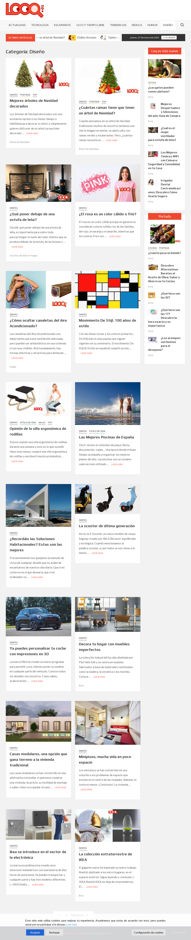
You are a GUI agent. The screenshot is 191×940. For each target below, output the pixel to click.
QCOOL (152, 82)
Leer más (32, 133)
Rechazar (54, 932)
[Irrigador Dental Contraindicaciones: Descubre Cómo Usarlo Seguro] (153, 182)
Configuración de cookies (148, 932)
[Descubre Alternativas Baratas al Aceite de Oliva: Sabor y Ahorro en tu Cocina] (153, 267)
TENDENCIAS (118, 25)
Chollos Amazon (63, 37)
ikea (81, 685)
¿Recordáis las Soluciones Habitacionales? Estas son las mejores (36, 544)
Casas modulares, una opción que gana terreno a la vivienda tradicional (38, 759)
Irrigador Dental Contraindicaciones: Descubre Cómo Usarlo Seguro (164, 188)
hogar (34, 255)
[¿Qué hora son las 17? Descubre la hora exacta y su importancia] (153, 311)
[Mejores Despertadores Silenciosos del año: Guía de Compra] (153, 105)
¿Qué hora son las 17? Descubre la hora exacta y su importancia (164, 317)
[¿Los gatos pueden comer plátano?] (164, 68)
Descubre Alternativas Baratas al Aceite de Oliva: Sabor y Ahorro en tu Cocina (164, 273)
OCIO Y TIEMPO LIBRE (90, 25)
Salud (41, 422)
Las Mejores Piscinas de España (106, 437)
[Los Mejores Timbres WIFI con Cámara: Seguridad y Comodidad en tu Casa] (153, 153)
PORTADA (25, 94)
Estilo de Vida (28, 422)
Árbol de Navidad (19, 142)
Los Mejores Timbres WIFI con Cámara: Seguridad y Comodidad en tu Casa (164, 160)
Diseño (14, 94)
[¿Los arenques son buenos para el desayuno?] (153, 339)
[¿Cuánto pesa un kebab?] (164, 233)
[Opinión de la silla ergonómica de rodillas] (81, 37)
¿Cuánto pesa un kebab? (164, 253)
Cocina (152, 247)
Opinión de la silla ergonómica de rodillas (109, 37)
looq (150, 96)
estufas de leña (19, 255)
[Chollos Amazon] (49, 37)
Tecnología (40, 25)
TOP (35, 94)
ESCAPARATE (62, 25)
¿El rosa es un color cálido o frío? (107, 214)
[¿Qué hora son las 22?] (153, 295)
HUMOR (152, 25)
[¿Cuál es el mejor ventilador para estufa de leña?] (153, 129)
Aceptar (35, 932)
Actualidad (17, 25)
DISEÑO (168, 25)
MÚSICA (137, 25)
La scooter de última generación (107, 526)
